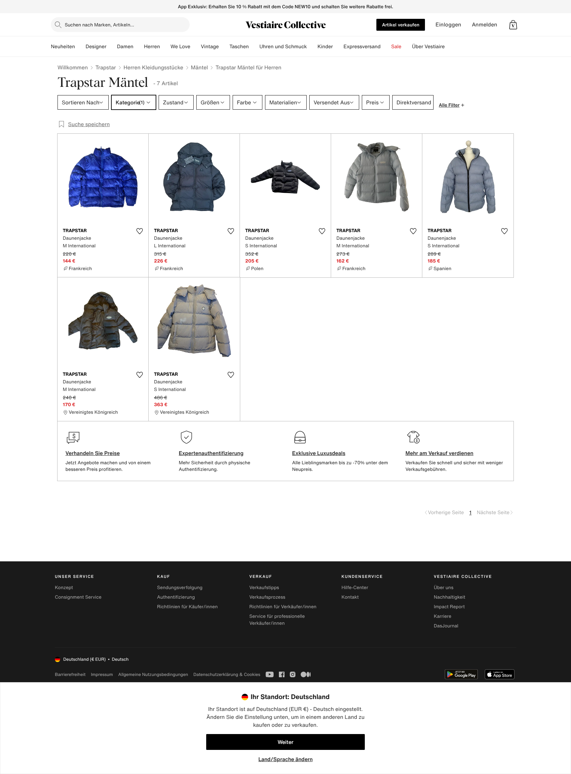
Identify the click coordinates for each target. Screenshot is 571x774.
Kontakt (350, 597)
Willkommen (72, 67)
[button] (513, 24)
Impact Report (449, 606)
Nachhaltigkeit (449, 597)
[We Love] (195, 46)
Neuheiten (63, 46)
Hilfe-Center (355, 587)
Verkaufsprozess (267, 597)
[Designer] (111, 46)
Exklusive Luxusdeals (318, 453)
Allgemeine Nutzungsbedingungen (153, 674)
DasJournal (446, 625)
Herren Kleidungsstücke (153, 67)
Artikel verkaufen (400, 24)
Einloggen (448, 24)
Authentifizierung (176, 597)
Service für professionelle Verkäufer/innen (277, 620)
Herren (152, 46)
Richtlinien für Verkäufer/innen (282, 606)
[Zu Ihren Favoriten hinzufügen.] (139, 231)
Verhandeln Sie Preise (92, 453)
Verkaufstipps (264, 587)
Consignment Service (78, 597)
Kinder (325, 46)
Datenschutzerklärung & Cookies (226, 674)
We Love (180, 46)
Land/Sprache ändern (285, 759)
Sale (396, 46)
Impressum (102, 674)
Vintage (210, 46)
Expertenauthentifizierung (211, 453)
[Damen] (138, 46)
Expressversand (361, 46)
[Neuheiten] (80, 46)
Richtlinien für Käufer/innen (187, 606)
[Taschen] (254, 46)
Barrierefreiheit (70, 674)
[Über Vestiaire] (450, 46)
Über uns (443, 587)
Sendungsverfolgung (180, 587)
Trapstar (105, 67)
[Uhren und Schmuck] (312, 46)
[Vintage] (224, 46)
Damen (125, 46)
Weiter (285, 742)
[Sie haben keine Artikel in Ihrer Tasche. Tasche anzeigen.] (513, 24)
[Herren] (165, 46)
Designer (96, 46)
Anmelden (484, 24)
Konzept (64, 587)
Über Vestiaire (428, 46)
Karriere (442, 616)
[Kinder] (338, 46)
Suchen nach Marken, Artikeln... (99, 24)
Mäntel (199, 67)
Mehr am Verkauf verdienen (439, 453)
